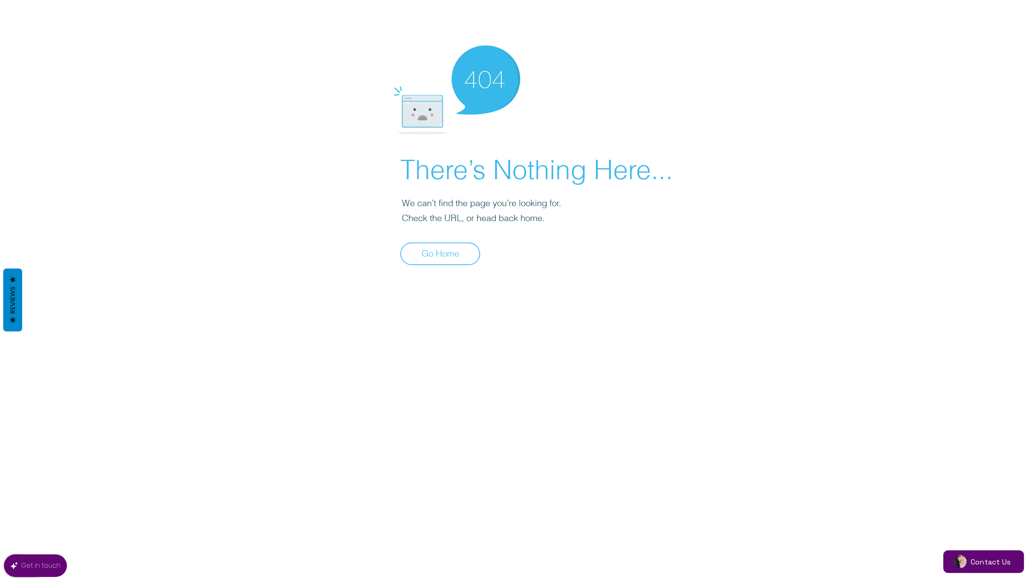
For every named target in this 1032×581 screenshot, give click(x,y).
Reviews (12, 300)
